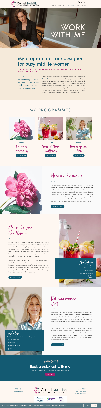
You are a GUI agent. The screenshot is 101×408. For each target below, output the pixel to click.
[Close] (99, 405)
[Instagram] (79, 2)
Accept (94, 405)
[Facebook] (82, 2)
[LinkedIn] (84, 2)
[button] (57, 206)
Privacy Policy (62, 405)
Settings (87, 405)
